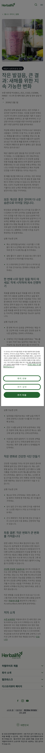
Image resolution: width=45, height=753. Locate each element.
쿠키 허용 (22, 395)
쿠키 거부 (22, 378)
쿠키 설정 (22, 386)
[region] (22, 376)
